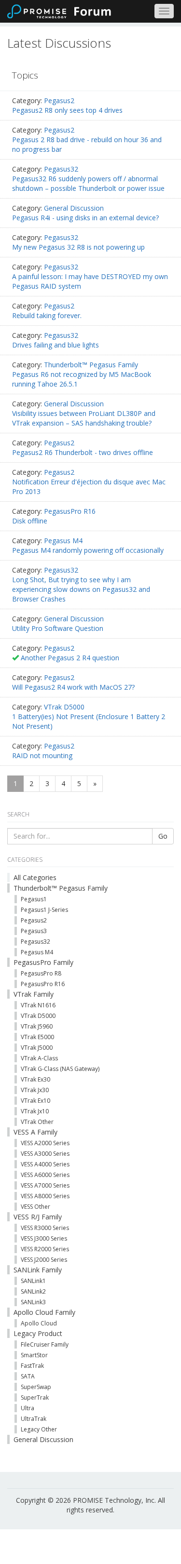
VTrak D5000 (64, 706)
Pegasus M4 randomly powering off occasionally (88, 550)
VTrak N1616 (38, 1005)
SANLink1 (33, 1281)
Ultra (27, 1408)
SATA (28, 1376)
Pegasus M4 (63, 540)
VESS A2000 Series (45, 1143)
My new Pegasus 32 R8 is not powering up (78, 247)
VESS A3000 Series (45, 1154)
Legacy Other (39, 1429)
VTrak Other (37, 1122)
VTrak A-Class (39, 1058)
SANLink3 (33, 1302)
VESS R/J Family (38, 1216)
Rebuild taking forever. (47, 315)
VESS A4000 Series (45, 1164)
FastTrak (32, 1366)
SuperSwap (36, 1387)
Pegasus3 (34, 931)
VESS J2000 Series (44, 1260)
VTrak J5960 (37, 1026)
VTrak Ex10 (35, 1100)
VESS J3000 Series (44, 1238)
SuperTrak (35, 1397)
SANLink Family (38, 1269)
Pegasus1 (34, 899)
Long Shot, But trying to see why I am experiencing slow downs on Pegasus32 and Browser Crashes (81, 589)
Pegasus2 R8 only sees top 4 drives (67, 110)
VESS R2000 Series (45, 1249)
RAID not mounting (42, 755)
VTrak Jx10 (35, 1111)
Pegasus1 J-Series (44, 910)
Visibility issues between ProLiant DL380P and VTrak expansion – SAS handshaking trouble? (83, 418)
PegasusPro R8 (41, 973)
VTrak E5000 (37, 1037)
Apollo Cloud (39, 1323)
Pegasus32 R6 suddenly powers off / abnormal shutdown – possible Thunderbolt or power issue (88, 183)
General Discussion (74, 208)
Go (162, 836)
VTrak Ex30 (35, 1079)
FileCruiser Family (45, 1344)
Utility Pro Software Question (57, 628)
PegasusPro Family (43, 962)
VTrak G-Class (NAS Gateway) (60, 1069)
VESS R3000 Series (45, 1228)
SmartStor (34, 1355)
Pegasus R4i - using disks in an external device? (85, 217)
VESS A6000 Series (45, 1175)
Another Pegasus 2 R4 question (70, 657)
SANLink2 (33, 1291)
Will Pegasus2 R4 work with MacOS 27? (73, 687)
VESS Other (35, 1207)
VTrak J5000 (37, 1047)
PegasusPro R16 (70, 511)
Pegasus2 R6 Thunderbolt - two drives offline (82, 452)
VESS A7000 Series (45, 1185)
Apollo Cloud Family (44, 1312)
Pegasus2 (59, 100)
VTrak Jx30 (35, 1090)
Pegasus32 (61, 169)
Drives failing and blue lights (55, 344)
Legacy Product (38, 1333)
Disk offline (29, 520)
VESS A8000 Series (45, 1196)
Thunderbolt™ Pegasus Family (91, 364)
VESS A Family (35, 1131)
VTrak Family (34, 994)
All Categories (35, 877)
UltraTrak (33, 1419)
